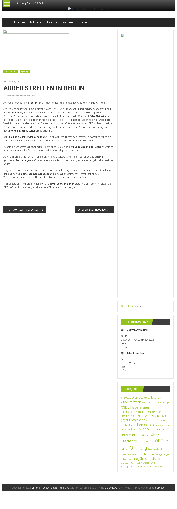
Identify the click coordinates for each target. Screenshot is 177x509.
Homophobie (145, 425)
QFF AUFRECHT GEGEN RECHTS (26, 209)
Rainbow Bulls (147, 454)
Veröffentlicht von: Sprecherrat (20, 96)
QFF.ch (138, 441)
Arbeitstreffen (11, 71)
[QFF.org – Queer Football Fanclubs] (7, 22)
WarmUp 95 (159, 467)
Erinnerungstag (142, 408)
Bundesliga (163, 402)
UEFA (139, 462)
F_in (147, 420)
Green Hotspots (158, 420)
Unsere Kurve (149, 463)
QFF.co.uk (149, 441)
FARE (132, 416)
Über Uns (19, 22)
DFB (131, 407)
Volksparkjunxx (129, 466)
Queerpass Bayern (129, 454)
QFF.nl (125, 448)
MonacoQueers (156, 429)
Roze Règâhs (135, 459)
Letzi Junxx (133, 429)
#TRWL (124, 398)
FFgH (138, 416)
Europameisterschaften (133, 411)
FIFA (144, 415)
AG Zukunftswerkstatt (138, 398)
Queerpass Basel (155, 449)
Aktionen (68, 22)
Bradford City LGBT (150, 402)
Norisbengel (128, 434)
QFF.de (161, 441)
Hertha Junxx (128, 425)
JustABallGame (162, 425)
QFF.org (25, 71)
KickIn (123, 430)
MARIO (143, 429)
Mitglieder (36, 22)
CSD (124, 407)
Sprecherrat (153, 459)
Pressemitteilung (142, 435)
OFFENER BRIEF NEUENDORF (93, 209)
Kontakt (83, 22)
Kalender (52, 22)
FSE (149, 416)
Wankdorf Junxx (145, 467)
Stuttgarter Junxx (128, 463)
